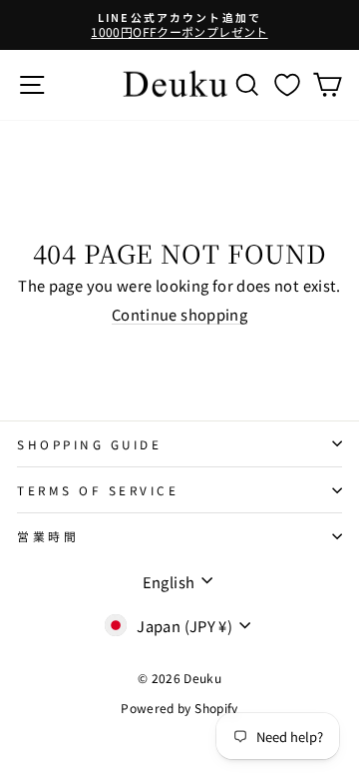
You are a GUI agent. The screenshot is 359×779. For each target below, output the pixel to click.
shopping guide (89, 443)
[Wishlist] (287, 84)
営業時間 (48, 535)
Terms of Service (98, 489)
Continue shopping (179, 315)
